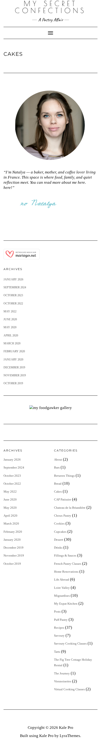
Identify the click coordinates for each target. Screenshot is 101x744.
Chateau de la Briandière (69, 507)
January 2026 (13, 279)
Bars (57, 467)
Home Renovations (66, 571)
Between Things (64, 475)
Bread (58, 483)
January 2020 (13, 359)
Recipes (59, 627)
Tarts (57, 651)
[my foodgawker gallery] (50, 407)
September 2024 (15, 287)
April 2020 (11, 335)
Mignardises (62, 595)
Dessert (58, 539)
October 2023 (13, 295)
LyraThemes (70, 735)
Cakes (58, 491)
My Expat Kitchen (66, 603)
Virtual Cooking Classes (69, 689)
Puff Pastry (61, 619)
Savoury (59, 635)
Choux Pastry (62, 515)
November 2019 (15, 375)
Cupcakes (60, 531)
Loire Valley (62, 587)
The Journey (62, 673)
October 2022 (13, 303)
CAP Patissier (62, 499)
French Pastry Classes (67, 563)
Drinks (58, 547)
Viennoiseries (62, 681)
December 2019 (14, 367)
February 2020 (14, 351)
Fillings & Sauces (65, 555)
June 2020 (10, 319)
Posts (57, 611)
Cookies (59, 523)
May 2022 (10, 311)
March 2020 (12, 343)
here (7, 187)
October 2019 (13, 383)
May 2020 (10, 327)
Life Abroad (61, 579)
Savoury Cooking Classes (70, 643)
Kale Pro (66, 727)
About (58, 459)
